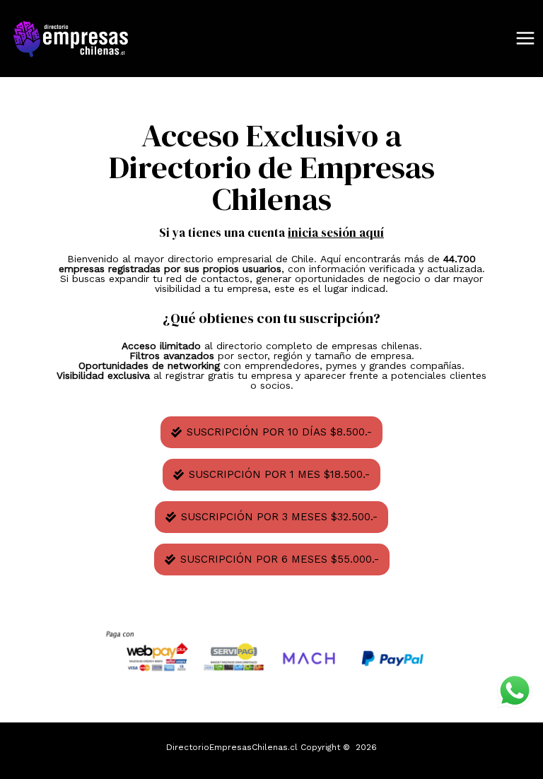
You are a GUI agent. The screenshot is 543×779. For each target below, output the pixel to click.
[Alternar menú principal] (525, 39)
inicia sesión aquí (336, 232)
